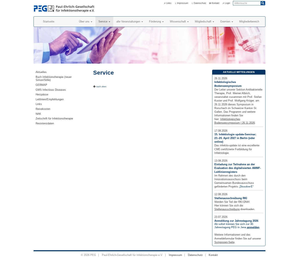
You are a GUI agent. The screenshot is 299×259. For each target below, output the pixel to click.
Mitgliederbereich (249, 21)
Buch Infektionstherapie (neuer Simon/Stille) (54, 78)
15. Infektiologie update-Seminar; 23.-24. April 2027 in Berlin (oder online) (235, 138)
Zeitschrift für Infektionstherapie (54, 118)
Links (168, 3)
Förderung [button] (155, 21)
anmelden (253, 227)
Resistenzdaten (45, 123)
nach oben (101, 86)
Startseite (48, 21)
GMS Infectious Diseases (51, 89)
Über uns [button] (84, 21)
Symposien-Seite (224, 242)
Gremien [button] (225, 21)
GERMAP (41, 84)
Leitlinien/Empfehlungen (50, 99)
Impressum (182, 3)
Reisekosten (43, 108)
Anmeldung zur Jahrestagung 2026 (236, 220)
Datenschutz (200, 3)
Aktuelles (41, 72)
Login (227, 3)
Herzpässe (42, 94)
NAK (38, 113)
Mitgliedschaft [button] (203, 21)
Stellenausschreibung (227, 209)
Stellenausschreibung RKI (230, 198)
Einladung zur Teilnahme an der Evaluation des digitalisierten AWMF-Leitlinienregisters (237, 168)
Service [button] (103, 21)
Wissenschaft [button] (178, 21)
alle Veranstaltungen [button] (128, 21)
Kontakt (215, 3)
